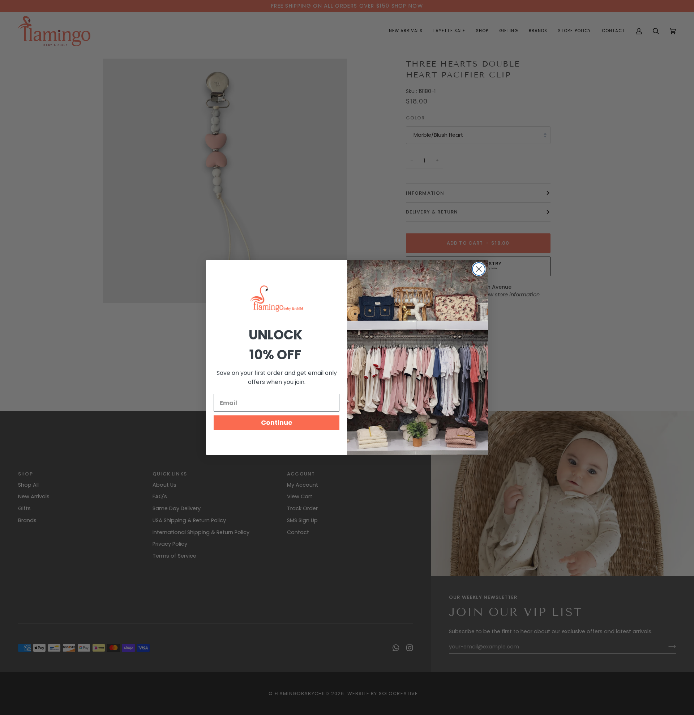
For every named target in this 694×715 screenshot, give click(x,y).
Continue (276, 422)
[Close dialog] (478, 269)
